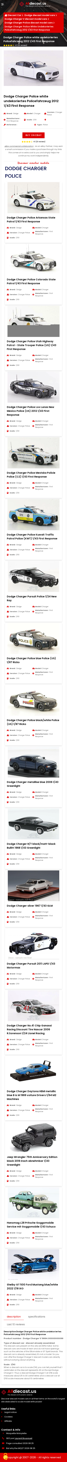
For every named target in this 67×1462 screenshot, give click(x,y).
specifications (36, 1316)
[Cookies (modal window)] (5, 1456)
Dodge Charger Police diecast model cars (29, 22)
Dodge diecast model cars (39, 15)
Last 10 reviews (16, 1324)
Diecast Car (14, 15)
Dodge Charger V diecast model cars (26, 19)
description (14, 1316)
